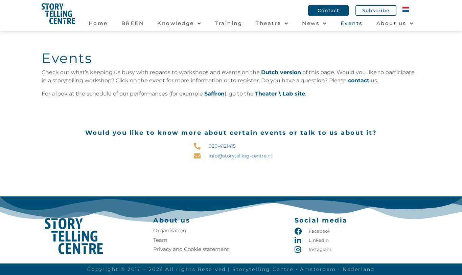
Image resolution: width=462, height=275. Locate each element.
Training (228, 23)
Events (352, 23)
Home (98, 23)
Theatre (268, 23)
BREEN (132, 23)
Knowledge (175, 23)
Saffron (214, 93)
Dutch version (281, 72)
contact (358, 80)
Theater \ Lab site (280, 93)
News (311, 23)
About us (391, 23)
